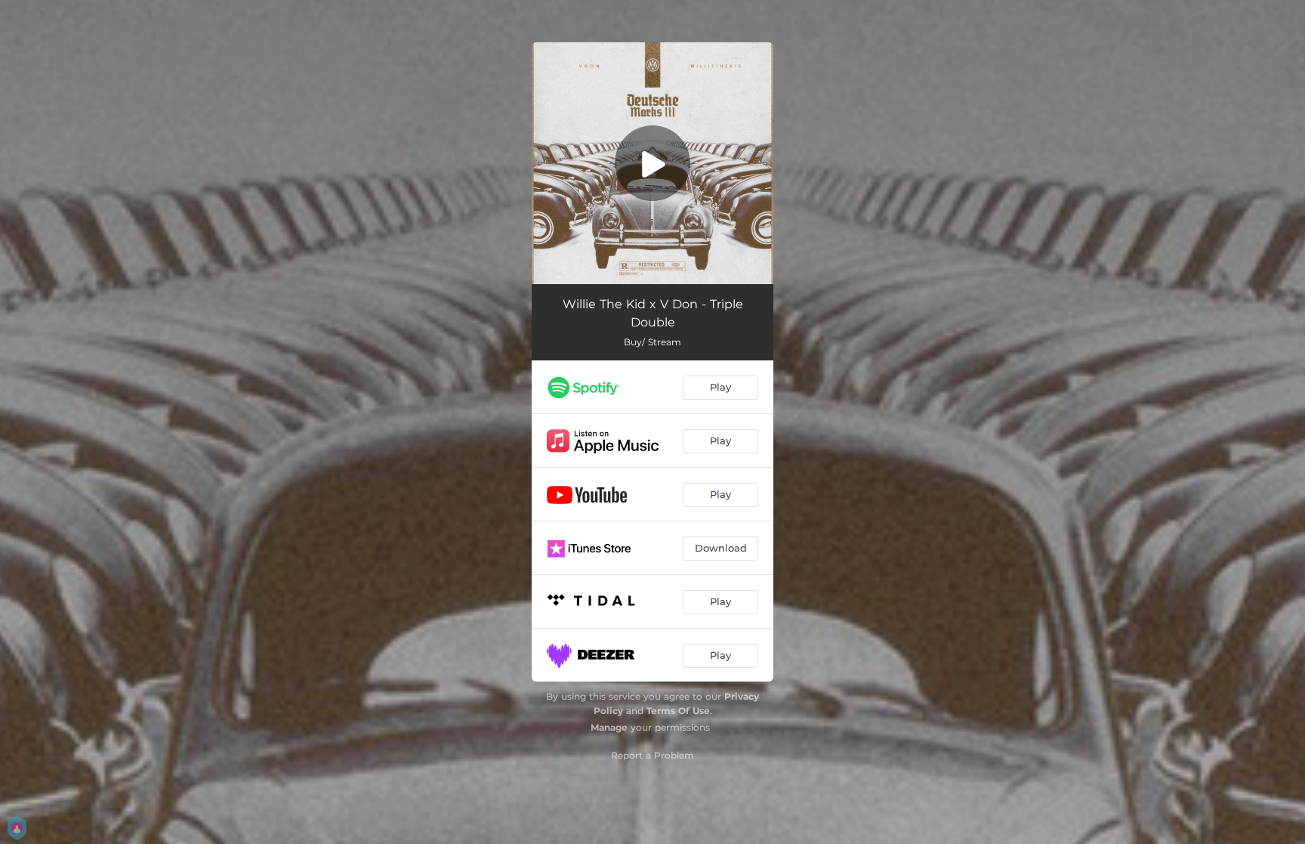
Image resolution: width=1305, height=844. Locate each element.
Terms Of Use (678, 710)
